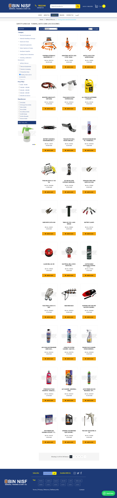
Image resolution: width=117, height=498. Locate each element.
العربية (77, 15)
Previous (19, 133)
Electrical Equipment (25, 35)
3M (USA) (22, 102)
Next (34, 133)
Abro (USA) (23, 107)
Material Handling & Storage (27, 38)
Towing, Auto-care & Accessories (25, 76)
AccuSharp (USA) (24, 111)
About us (46, 15)
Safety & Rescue (50, 19)
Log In (84, 6)
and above (25, 95)
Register (90, 6)
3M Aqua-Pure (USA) (25, 105)
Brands (62, 15)
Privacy (40, 489)
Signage (22, 79)
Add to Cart (49, 67)
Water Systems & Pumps (26, 48)
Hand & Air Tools (24, 41)
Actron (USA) (23, 118)
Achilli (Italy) (23, 114)
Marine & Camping (25, 69)
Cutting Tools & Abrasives (27, 54)
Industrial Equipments (26, 45)
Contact (81, 489)
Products (55, 15)
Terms (35, 489)
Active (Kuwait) (24, 116)
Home (40, 15)
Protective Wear (24, 72)
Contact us (69, 15)
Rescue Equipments (25, 66)
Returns (46, 489)
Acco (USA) (23, 109)
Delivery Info (54, 489)
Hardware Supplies (25, 51)
